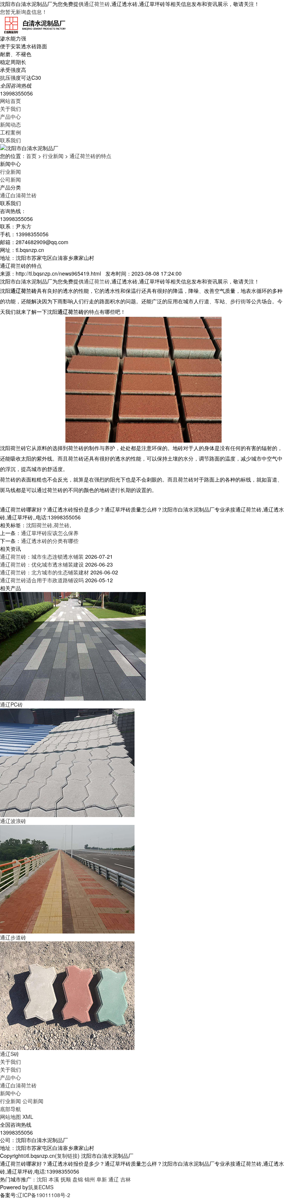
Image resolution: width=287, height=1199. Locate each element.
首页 (31, 156)
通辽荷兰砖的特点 (90, 156)
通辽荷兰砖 (97, 3)
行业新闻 (53, 156)
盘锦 (77, 1179)
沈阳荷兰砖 (39, 525)
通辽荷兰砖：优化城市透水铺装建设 (42, 564)
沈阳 (42, 1179)
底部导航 (10, 1109)
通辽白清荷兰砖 (18, 195)
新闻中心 (10, 1093)
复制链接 (67, 1155)
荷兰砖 (62, 525)
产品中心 (10, 116)
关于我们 (10, 108)
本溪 (54, 1179)
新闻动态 (10, 124)
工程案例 (10, 132)
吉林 (125, 1179)
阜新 (101, 1179)
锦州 (89, 1179)
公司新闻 (10, 179)
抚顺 (66, 1179)
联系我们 (10, 140)
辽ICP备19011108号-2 (43, 1195)
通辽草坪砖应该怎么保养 (49, 533)
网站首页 (10, 100)
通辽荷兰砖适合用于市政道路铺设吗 (42, 580)
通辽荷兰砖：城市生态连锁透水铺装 (42, 556)
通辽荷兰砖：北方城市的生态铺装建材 (44, 572)
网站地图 (10, 1116)
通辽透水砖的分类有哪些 (49, 540)
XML (27, 1116)
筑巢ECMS (40, 1187)
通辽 (113, 1179)
